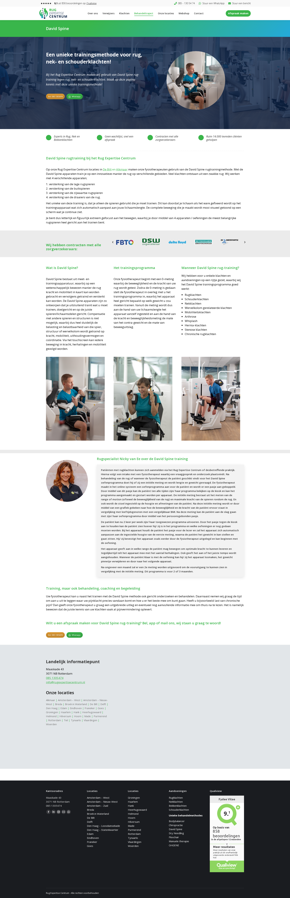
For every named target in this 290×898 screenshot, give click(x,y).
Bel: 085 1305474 (55, 96)
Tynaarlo (76, 720)
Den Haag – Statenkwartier (102, 829)
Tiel (66, 720)
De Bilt (107, 169)
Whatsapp (76, 96)
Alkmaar (122, 169)
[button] (112, 242)
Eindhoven (76, 708)
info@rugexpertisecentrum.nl (65, 682)
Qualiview (91, 3)
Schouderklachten (179, 809)
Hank (76, 712)
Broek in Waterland (76, 704)
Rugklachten (176, 797)
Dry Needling (176, 833)
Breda (58, 704)
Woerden (51, 724)
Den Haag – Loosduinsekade (103, 825)
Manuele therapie (179, 841)
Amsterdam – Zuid (97, 805)
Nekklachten (176, 801)
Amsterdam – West (69, 700)
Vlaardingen (90, 720)
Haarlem (66, 712)
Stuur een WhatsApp (213, 3)
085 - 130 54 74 (186, 3)
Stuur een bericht (241, 3)
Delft (103, 704)
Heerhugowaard (92, 712)
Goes (101, 708)
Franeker (90, 708)
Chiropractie (176, 825)
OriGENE (174, 845)
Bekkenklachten (178, 805)
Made (87, 716)
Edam (63, 708)
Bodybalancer (177, 821)
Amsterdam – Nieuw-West (102, 801)
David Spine (175, 829)
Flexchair (174, 837)
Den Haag (52, 708)
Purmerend (100, 716)
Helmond (51, 716)
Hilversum (65, 716)
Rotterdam (54, 720)
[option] (195, 82)
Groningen (52, 712)
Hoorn (77, 716)
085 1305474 (54, 678)
